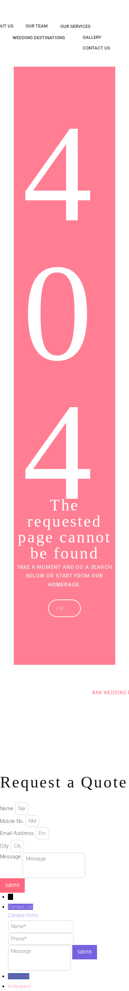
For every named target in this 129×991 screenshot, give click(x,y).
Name (7, 808)
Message (11, 857)
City (5, 846)
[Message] (40, 952)
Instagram (19, 986)
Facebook (18, 976)
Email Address (17, 833)
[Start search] (70, 608)
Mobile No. (12, 821)
